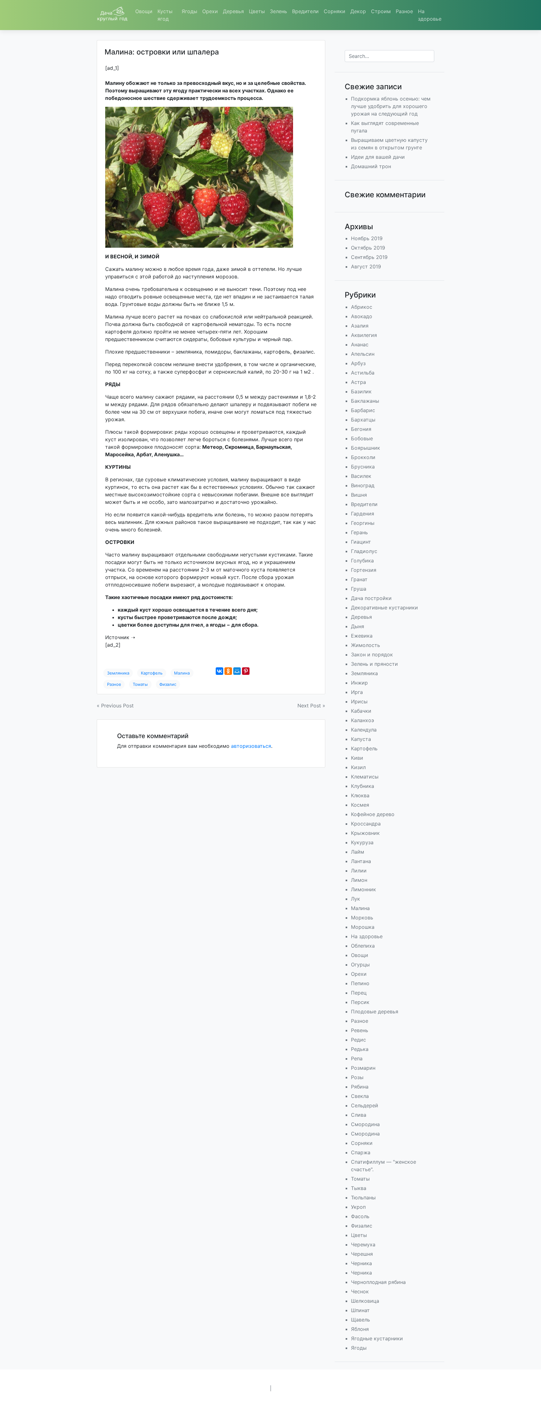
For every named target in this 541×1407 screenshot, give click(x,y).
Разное (404, 11)
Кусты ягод (165, 15)
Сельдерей (364, 1105)
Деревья (233, 11)
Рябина (359, 1087)
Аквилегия (364, 335)
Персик (360, 1002)
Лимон (359, 880)
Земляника (118, 672)
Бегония (361, 429)
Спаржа (360, 1152)
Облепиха (363, 946)
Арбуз (358, 363)
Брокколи (363, 457)
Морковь (362, 917)
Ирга (357, 692)
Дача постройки (371, 598)
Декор (358, 11)
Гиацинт (361, 542)
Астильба (362, 373)
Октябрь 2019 (368, 248)
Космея (360, 805)
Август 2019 (366, 266)
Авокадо (361, 316)
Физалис (167, 684)
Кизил (358, 767)
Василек (361, 476)
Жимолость (365, 645)
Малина (182, 672)
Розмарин (363, 1068)
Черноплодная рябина (378, 1282)
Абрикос (361, 307)
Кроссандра (366, 823)
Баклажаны (365, 401)
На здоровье (429, 15)
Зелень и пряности (374, 664)
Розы (357, 1077)
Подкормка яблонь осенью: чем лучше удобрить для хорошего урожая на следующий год (390, 106)
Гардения (362, 513)
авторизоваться (251, 746)
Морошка (362, 927)
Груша (358, 589)
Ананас (359, 344)
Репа (357, 1058)
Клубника (362, 786)
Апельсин (362, 354)
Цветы (257, 11)
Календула (364, 730)
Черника (361, 1263)
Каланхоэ (362, 720)
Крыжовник (365, 833)
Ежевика (362, 636)
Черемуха (363, 1244)
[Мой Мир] (237, 671)
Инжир (359, 683)
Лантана (361, 861)
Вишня (359, 495)
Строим (381, 11)
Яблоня (360, 1329)
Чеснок (360, 1291)
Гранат (359, 579)
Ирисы (359, 701)
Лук (355, 899)
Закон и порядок (372, 654)
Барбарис (363, 410)
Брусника (363, 466)
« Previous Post (115, 705)
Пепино (360, 983)
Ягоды (189, 11)
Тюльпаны (363, 1197)
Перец (359, 993)
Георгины (362, 523)
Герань (359, 532)
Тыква (358, 1188)
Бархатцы (363, 419)
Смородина (365, 1124)
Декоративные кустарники (384, 607)
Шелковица (365, 1301)
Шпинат (360, 1310)
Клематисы (365, 776)
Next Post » (311, 705)
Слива (358, 1115)
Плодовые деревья (374, 1011)
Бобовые (362, 438)
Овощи (143, 11)
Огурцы (360, 964)
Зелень (278, 11)
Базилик (361, 391)
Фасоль (360, 1216)
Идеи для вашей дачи (378, 157)
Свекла (360, 1096)
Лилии (359, 870)
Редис (358, 1040)
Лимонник (363, 889)
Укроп (358, 1207)
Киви (357, 758)
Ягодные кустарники (377, 1338)
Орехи (210, 11)
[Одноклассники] (228, 671)
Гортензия (363, 570)
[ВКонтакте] (219, 671)
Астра (358, 382)
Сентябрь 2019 (369, 257)
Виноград (362, 485)
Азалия (359, 326)
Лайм (357, 852)
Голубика (362, 560)
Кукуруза (362, 842)
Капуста (361, 739)
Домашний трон (371, 166)
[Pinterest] (246, 671)
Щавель (360, 1319)
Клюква (360, 795)
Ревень (359, 1030)
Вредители (305, 11)
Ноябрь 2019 (367, 238)
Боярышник (365, 448)
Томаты (140, 684)
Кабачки (361, 711)
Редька (359, 1049)
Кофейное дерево (372, 814)
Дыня (357, 626)
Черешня (362, 1254)
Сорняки (334, 11)
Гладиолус (364, 551)
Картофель (151, 672)
